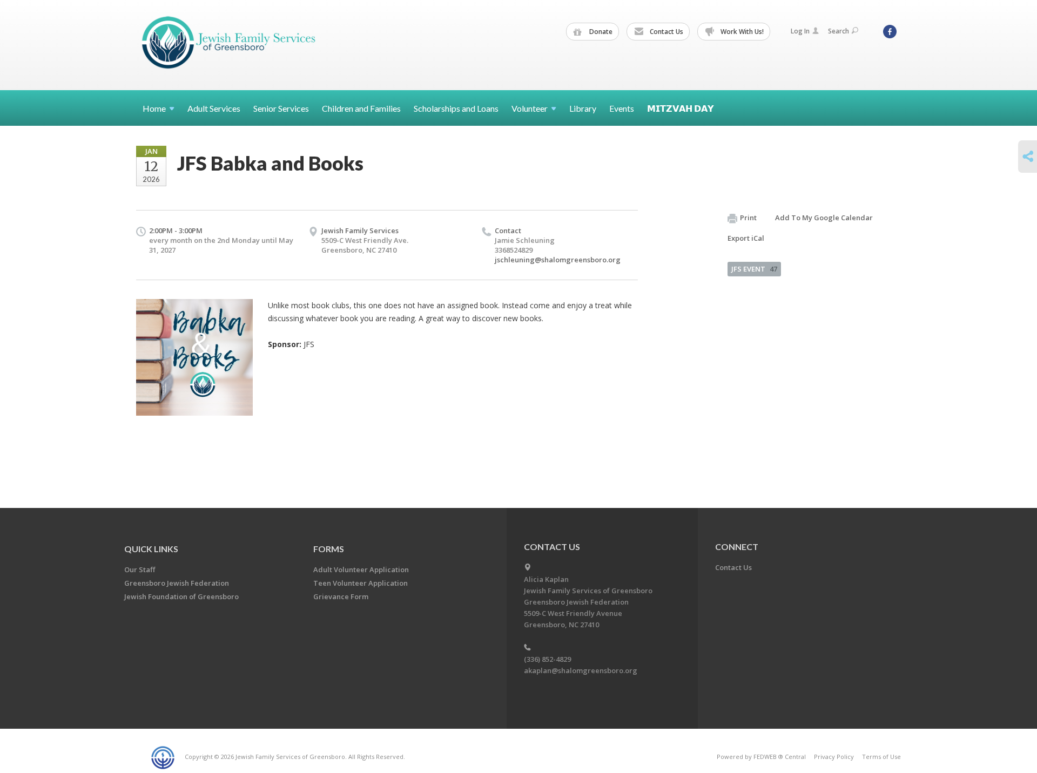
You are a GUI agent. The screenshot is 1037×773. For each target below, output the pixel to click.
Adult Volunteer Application (361, 569)
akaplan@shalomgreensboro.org (580, 670)
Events (621, 108)
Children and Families (361, 108)
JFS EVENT (754, 269)
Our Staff (139, 569)
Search (838, 31)
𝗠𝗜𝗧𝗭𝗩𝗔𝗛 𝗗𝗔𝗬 (680, 108)
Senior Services (281, 108)
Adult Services (213, 108)
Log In (800, 31)
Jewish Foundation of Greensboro (181, 596)
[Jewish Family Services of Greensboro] (229, 44)
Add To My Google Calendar (824, 217)
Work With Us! (741, 31)
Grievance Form (340, 596)
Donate (600, 31)
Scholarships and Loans (456, 108)
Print (748, 217)
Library (582, 108)
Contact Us (665, 31)
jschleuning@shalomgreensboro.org (558, 260)
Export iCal (746, 238)
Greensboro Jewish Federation (176, 583)
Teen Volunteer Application (360, 583)
